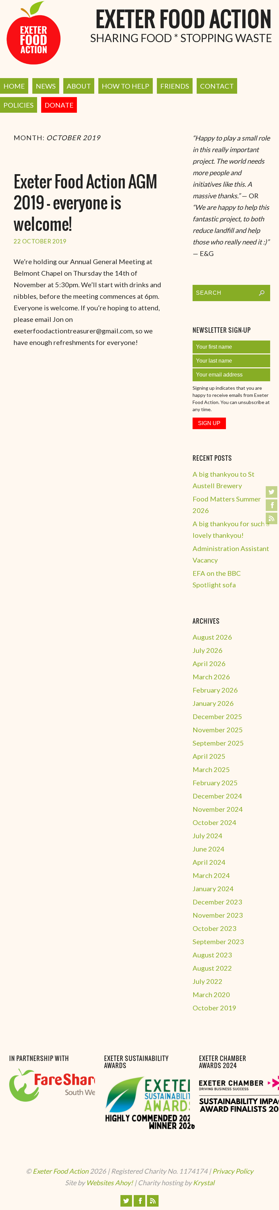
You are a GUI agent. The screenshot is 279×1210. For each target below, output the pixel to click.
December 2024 (217, 796)
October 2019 (214, 1008)
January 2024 (213, 888)
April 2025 (209, 756)
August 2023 (212, 955)
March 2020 (211, 994)
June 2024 (209, 849)
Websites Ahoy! (109, 1182)
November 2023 (218, 915)
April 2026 (209, 663)
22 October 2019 (40, 241)
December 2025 (217, 716)
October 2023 (214, 928)
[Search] (261, 293)
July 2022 (208, 981)
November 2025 (218, 730)
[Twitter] (271, 492)
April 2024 (209, 862)
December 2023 (217, 902)
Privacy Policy (232, 1171)
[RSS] (271, 518)
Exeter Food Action (184, 20)
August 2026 (212, 637)
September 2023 (218, 941)
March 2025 (211, 769)
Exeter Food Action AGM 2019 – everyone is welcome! (86, 203)
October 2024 (214, 822)
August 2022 (212, 968)
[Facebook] (271, 505)
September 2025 (218, 743)
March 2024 (211, 875)
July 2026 (208, 650)
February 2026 (215, 690)
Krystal (203, 1182)
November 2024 (218, 809)
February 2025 (215, 782)
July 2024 (208, 835)
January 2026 (213, 703)
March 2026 (211, 677)
